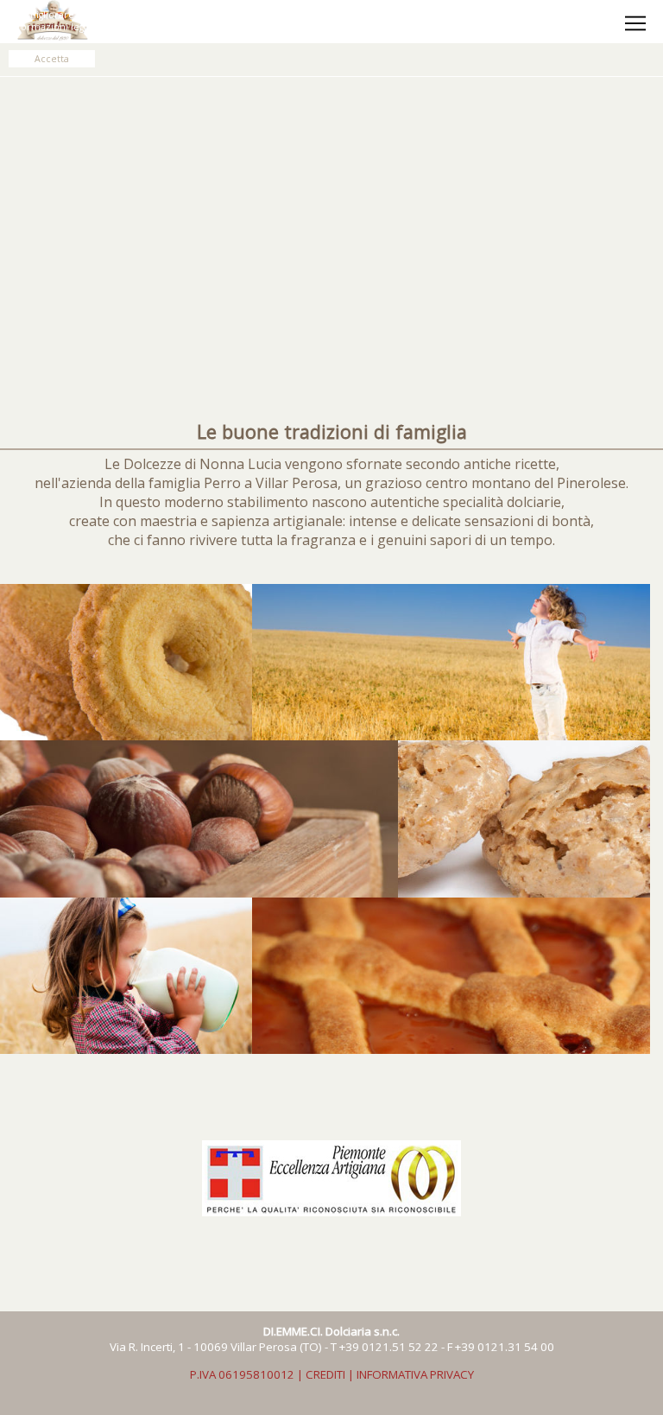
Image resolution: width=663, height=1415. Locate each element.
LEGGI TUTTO (296, 27)
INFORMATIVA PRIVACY (415, 1374)
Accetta (52, 59)
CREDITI (325, 1374)
